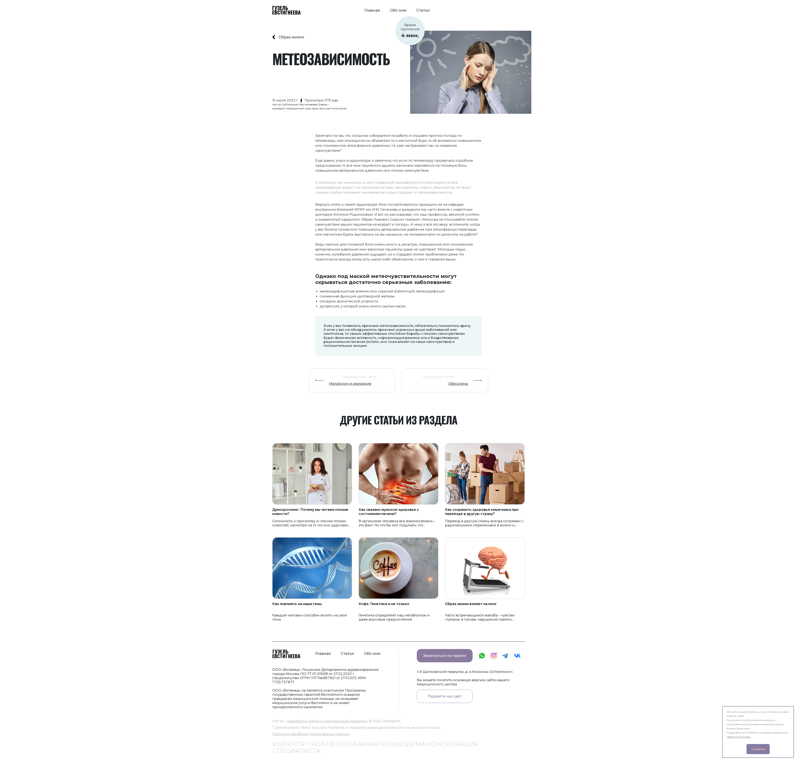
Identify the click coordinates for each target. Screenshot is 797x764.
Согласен (758, 749)
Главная (372, 10)
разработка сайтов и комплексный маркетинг (327, 721)
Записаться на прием (444, 655)
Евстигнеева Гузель (313, 104)
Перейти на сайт (445, 696)
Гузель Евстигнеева (286, 653)
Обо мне (398, 10)
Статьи (423, 10)
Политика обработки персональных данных (310, 734)
